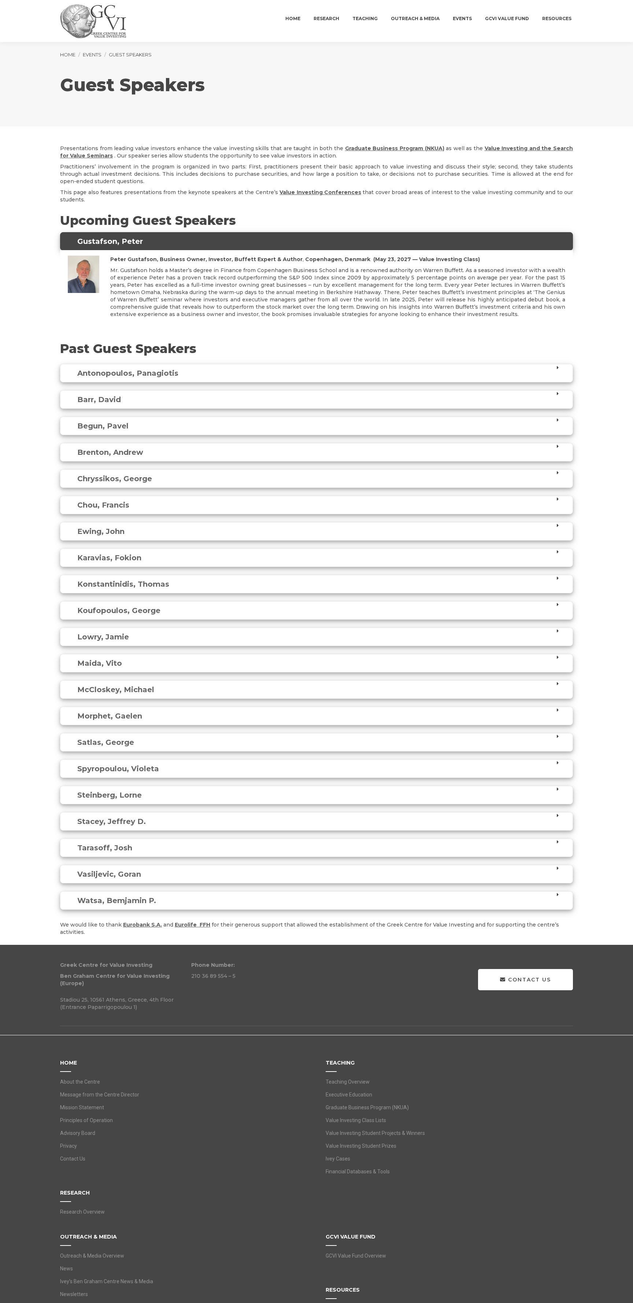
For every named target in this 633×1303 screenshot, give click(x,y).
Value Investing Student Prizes (361, 1146)
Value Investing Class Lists (356, 1120)
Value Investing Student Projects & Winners (375, 1133)
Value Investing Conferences (320, 192)
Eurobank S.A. (142, 924)
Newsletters (74, 1294)
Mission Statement (82, 1107)
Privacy (68, 1146)
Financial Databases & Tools (358, 1171)
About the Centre (80, 1082)
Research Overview (82, 1212)
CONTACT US (528, 979)
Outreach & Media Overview (92, 1256)
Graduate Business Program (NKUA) (394, 148)
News (66, 1269)
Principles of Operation (86, 1120)
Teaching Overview (348, 1082)
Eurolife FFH (192, 924)
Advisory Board (77, 1133)
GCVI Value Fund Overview (356, 1256)
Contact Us (72, 1159)
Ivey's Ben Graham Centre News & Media (106, 1281)
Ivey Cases (338, 1159)
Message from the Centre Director (99, 1095)
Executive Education (349, 1095)
